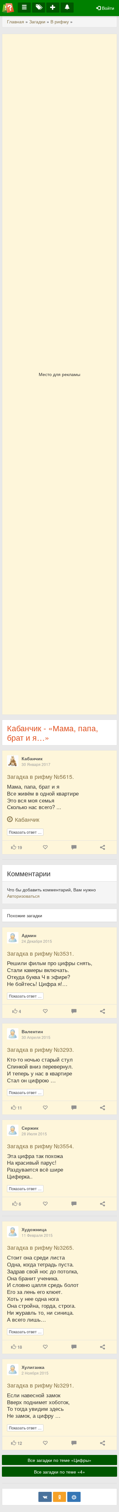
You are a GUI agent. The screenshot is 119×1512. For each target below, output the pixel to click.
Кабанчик (32, 758)
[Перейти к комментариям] (74, 847)
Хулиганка (33, 1367)
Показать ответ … (25, 832)
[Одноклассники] (59, 1497)
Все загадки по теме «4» (59, 1472)
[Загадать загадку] (52, 8)
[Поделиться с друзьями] (102, 847)
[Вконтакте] (45, 1497)
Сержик (30, 1128)
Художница (34, 1229)
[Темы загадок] (38, 8)
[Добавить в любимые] (45, 847)
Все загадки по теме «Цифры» (59, 1460)
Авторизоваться (23, 896)
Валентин (32, 1031)
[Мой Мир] (74, 1497)
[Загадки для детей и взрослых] (8, 8)
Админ (29, 935)
